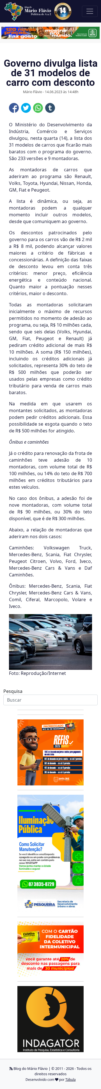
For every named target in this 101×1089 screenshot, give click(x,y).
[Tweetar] (26, 108)
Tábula (70, 1079)
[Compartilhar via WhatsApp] (38, 108)
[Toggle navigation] (90, 11)
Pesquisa (12, 691)
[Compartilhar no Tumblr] (50, 108)
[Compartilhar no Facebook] (14, 108)
